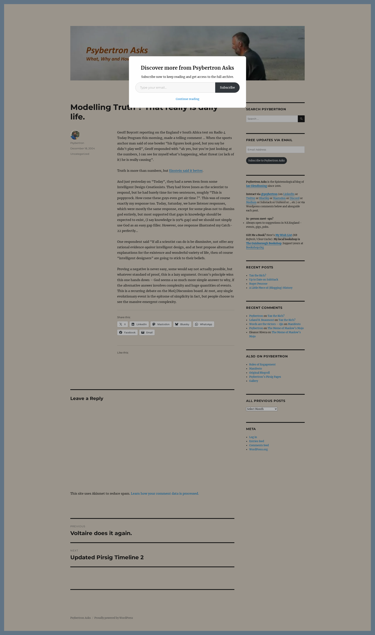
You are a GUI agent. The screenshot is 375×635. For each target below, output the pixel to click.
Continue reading (187, 99)
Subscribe (227, 87)
